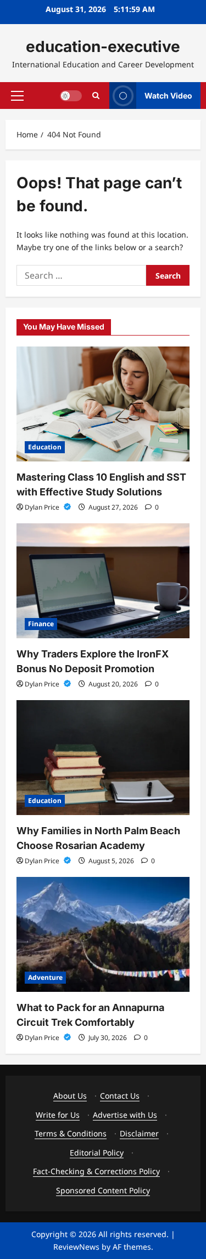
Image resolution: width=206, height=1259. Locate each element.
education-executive (103, 46)
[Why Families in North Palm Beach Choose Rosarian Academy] (103, 757)
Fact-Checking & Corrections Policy (96, 1171)
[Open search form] (95, 95)
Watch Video (168, 95)
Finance (41, 623)
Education (45, 447)
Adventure (45, 977)
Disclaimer (139, 1133)
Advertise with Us (125, 1115)
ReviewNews (76, 1246)
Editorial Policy (97, 1152)
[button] (17, 95)
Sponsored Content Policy (103, 1190)
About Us (70, 1095)
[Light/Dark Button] (71, 95)
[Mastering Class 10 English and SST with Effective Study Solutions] (103, 403)
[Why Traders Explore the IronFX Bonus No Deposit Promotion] (103, 580)
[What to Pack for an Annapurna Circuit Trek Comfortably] (103, 934)
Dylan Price (43, 507)
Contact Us (120, 1095)
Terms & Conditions (71, 1133)
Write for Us (58, 1115)
